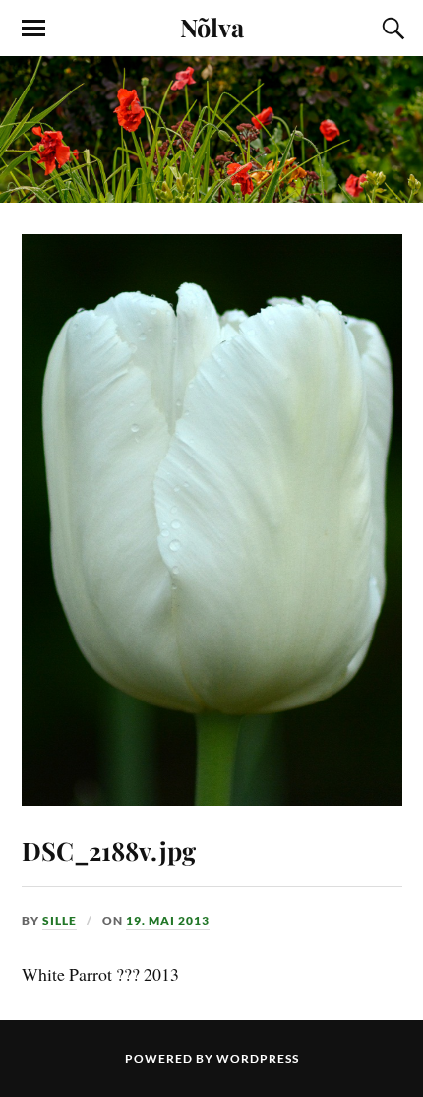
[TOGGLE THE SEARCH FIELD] (390, 28)
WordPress (257, 1058)
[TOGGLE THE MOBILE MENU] (33, 28)
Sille (59, 920)
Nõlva (212, 26)
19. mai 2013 (168, 920)
